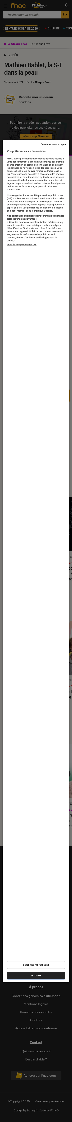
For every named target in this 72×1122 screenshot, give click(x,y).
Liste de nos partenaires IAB (21, 244)
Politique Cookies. (43, 210)
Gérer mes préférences (36, 965)
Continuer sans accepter (53, 144)
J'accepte (36, 975)
